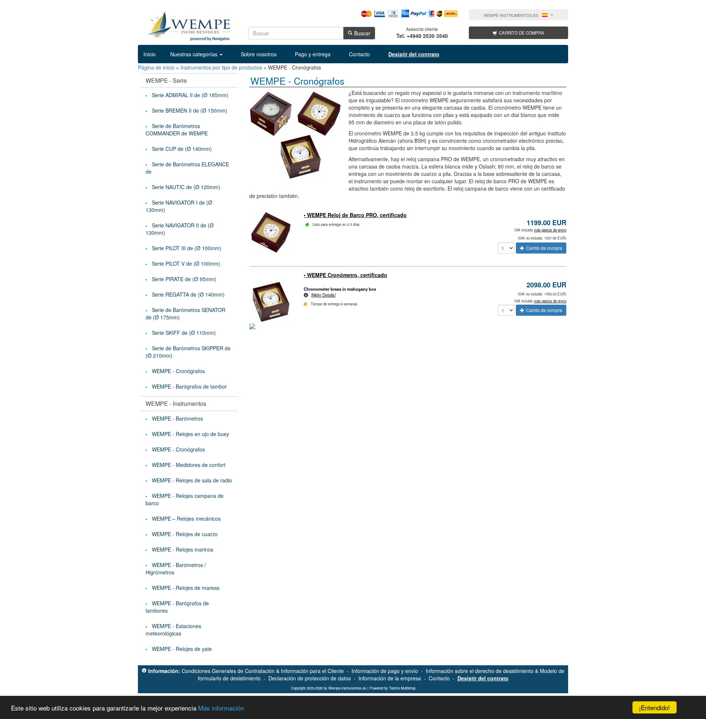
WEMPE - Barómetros (177, 418)
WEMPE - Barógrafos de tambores (177, 606)
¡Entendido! (654, 707)
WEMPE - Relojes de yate (182, 648)
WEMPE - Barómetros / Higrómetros (176, 568)
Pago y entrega (313, 54)
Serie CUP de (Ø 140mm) (182, 148)
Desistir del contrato (483, 678)
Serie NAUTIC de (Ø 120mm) (186, 187)
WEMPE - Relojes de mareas (186, 587)
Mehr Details (323, 295)
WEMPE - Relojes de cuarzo (185, 534)
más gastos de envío (550, 230)
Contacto (359, 54)
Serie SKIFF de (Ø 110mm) (184, 332)
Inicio (149, 54)
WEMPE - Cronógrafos (178, 371)
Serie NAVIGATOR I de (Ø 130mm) (179, 206)
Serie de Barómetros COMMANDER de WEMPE (177, 129)
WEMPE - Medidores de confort (188, 464)
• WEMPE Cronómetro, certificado (345, 275)
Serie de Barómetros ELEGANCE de (187, 167)
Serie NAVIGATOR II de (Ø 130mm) (180, 229)
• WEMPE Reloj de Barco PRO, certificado (355, 215)
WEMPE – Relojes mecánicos (186, 518)
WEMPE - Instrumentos (176, 403)
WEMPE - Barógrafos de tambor (189, 386)
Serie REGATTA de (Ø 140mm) (188, 294)
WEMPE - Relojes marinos (182, 549)
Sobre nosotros (259, 54)
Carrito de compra (521, 33)
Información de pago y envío (385, 670)
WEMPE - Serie (166, 80)
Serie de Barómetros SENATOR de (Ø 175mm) (185, 313)
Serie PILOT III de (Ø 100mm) (186, 248)
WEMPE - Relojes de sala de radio (192, 480)
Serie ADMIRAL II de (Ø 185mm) (190, 95)
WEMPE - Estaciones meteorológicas (173, 629)
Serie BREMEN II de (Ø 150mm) (189, 110)
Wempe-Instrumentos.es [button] (511, 15)
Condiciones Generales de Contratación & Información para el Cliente (263, 670)
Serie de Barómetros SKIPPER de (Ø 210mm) (188, 351)
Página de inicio (156, 67)
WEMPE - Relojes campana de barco (185, 499)
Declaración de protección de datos (309, 678)
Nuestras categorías (194, 54)
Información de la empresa (390, 678)
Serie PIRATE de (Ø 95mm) (184, 279)
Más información (221, 707)
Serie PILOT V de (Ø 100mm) (186, 263)
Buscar (362, 33)
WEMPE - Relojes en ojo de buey (190, 434)
